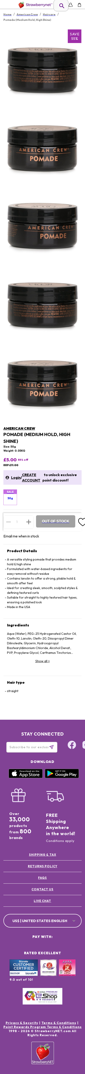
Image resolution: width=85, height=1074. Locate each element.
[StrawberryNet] (34, 5)
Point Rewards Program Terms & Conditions (42, 1027)
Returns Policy (42, 866)
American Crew (19, 428)
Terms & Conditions (58, 1023)
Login (16, 477)
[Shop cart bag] (79, 5)
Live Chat (42, 901)
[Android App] (62, 777)
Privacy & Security (22, 1023)
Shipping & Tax (42, 854)
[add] (29, 521)
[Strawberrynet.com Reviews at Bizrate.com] (24, 975)
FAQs (42, 878)
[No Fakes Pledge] (67, 972)
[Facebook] (72, 745)
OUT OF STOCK (55, 521)
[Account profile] (70, 5)
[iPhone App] (26, 777)
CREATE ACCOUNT (31, 477)
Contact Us (42, 889)
